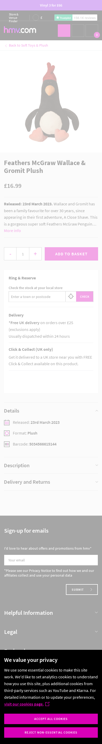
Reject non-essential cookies (51, 732)
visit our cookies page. (24, 704)
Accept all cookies (51, 719)
